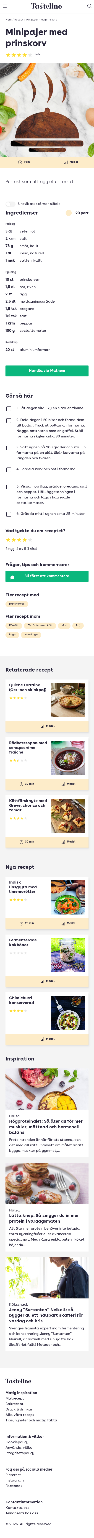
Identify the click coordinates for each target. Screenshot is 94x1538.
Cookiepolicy (16, 1442)
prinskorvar (16, 604)
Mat (64, 625)
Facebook (14, 1486)
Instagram (14, 1480)
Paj (78, 625)
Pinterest (13, 1475)
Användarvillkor (19, 1448)
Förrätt (13, 625)
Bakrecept (14, 1404)
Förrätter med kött (40, 625)
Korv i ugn (31, 634)
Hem (8, 19)
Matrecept (14, 1398)
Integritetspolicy (19, 1453)
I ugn (12, 634)
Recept (18, 19)
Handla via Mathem (47, 371)
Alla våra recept (19, 1415)
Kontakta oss (17, 1508)
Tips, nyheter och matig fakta (31, 1420)
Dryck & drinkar (18, 1409)
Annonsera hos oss (21, 1513)
